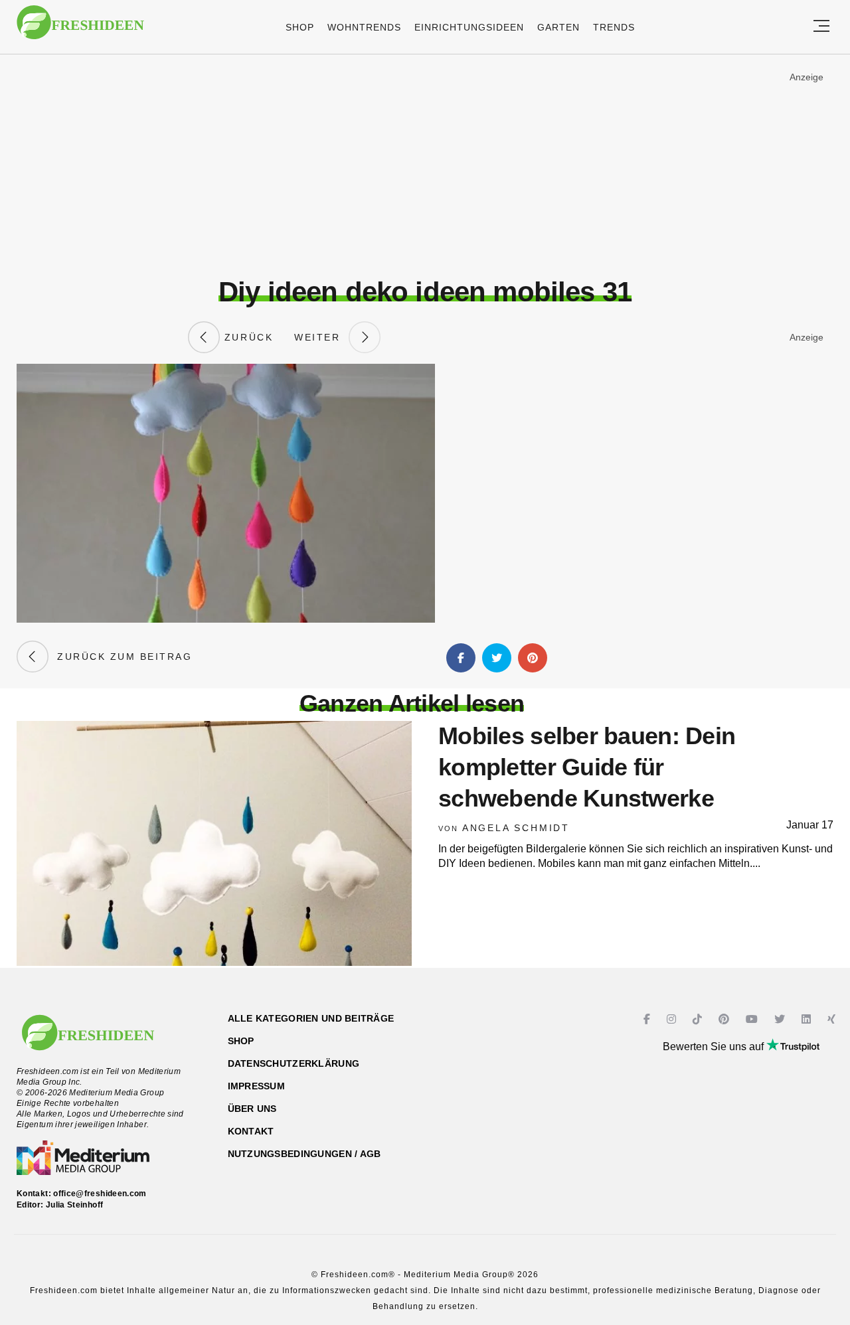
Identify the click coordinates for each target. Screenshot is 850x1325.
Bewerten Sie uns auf (714, 1046)
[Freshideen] (80, 29)
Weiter (321, 337)
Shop (300, 27)
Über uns (252, 1108)
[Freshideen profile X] (781, 1019)
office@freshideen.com (100, 1193)
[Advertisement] (425, 165)
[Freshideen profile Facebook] (648, 1019)
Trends (614, 27)
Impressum (257, 1086)
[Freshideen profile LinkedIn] (808, 1019)
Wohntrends (364, 27)
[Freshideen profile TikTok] (699, 1019)
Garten (558, 27)
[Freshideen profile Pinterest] (725, 1019)
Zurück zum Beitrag (120, 656)
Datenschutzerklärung (294, 1063)
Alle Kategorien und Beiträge (311, 1018)
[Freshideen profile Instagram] (673, 1019)
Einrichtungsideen (469, 27)
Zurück (246, 337)
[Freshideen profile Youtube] (753, 1019)
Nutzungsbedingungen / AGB (304, 1153)
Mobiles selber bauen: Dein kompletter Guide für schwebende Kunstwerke (586, 767)
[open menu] (821, 27)
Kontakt (251, 1131)
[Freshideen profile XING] (833, 1019)
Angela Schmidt (516, 827)
